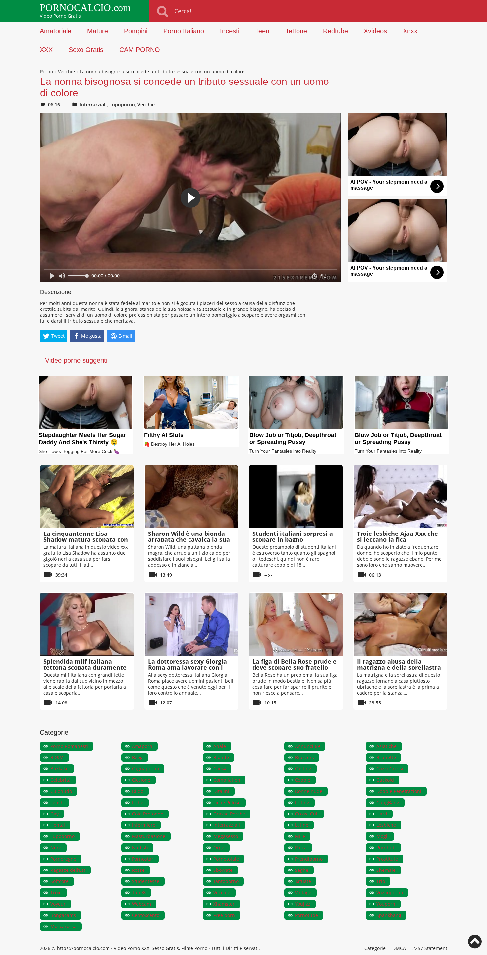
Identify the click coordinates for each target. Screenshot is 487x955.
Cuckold (385, 780)
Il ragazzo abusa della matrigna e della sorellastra (399, 664)
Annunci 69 (307, 746)
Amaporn (142, 746)
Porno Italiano (183, 31)
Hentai (57, 825)
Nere (55, 847)
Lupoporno (122, 104)
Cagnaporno (145, 768)
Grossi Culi (307, 814)
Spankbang (388, 915)
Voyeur (58, 904)
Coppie (302, 780)
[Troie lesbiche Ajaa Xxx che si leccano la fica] (400, 496)
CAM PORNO (139, 49)
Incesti (229, 31)
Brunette (386, 757)
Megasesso (225, 836)
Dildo (137, 791)
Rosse (138, 870)
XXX (46, 49)
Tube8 (139, 892)
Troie (56, 892)
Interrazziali (93, 104)
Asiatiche (386, 746)
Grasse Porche (229, 814)
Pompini (135, 31)
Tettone (296, 31)
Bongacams (63, 915)
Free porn (224, 915)
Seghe (301, 870)
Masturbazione (148, 836)
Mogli (382, 836)
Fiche (137, 802)
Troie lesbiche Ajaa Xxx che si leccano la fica (397, 536)
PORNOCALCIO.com (85, 8)
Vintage (303, 892)
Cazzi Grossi (389, 768)
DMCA (399, 948)
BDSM (57, 757)
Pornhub (386, 847)
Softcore (59, 881)
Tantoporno (226, 881)
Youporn (385, 904)
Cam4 (219, 768)
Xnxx (410, 31)
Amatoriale (55, 31)
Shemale (386, 870)
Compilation (226, 780)
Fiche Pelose (227, 802)
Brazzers (304, 757)
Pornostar (142, 859)
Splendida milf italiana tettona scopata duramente (85, 664)
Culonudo (61, 791)
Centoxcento (145, 915)
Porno (46, 71)
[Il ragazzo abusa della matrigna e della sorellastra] (400, 624)
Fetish (57, 802)
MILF (300, 836)
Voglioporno (389, 892)
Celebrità (60, 780)
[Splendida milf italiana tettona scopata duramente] (87, 624)
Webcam (141, 904)
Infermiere (143, 825)
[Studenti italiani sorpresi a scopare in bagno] (296, 496)
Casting (303, 768)
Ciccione (141, 780)
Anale (219, 746)
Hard (381, 814)
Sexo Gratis (86, 49)
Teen (262, 31)
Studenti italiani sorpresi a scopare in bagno (292, 536)
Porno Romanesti (69, 746)
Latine (301, 825)
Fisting (302, 802)
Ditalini (221, 791)
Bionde (221, 757)
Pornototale (226, 859)
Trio (380, 881)
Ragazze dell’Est (67, 870)
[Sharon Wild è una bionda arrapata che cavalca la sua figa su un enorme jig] (191, 496)
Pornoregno (63, 859)
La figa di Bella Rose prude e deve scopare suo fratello (294, 664)
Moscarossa (63, 926)
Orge (218, 847)
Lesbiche (386, 825)
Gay (54, 814)
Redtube (335, 31)
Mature (97, 31)
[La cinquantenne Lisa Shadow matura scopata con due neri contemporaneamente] (87, 496)
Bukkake (59, 768)
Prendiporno (309, 859)
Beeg (137, 757)
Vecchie (66, 71)
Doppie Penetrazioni (398, 791)
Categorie (375, 948)
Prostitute (387, 859)
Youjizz (302, 904)
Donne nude (308, 791)
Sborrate (223, 870)
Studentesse (145, 881)
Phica (301, 847)
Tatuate (303, 881)
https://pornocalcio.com (83, 948)
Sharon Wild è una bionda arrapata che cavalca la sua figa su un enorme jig (189, 539)
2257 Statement (429, 948)
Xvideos (375, 31)
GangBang (387, 802)
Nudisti (140, 847)
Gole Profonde (147, 814)
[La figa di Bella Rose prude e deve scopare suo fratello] (296, 624)
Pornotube (306, 915)
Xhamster (224, 904)
